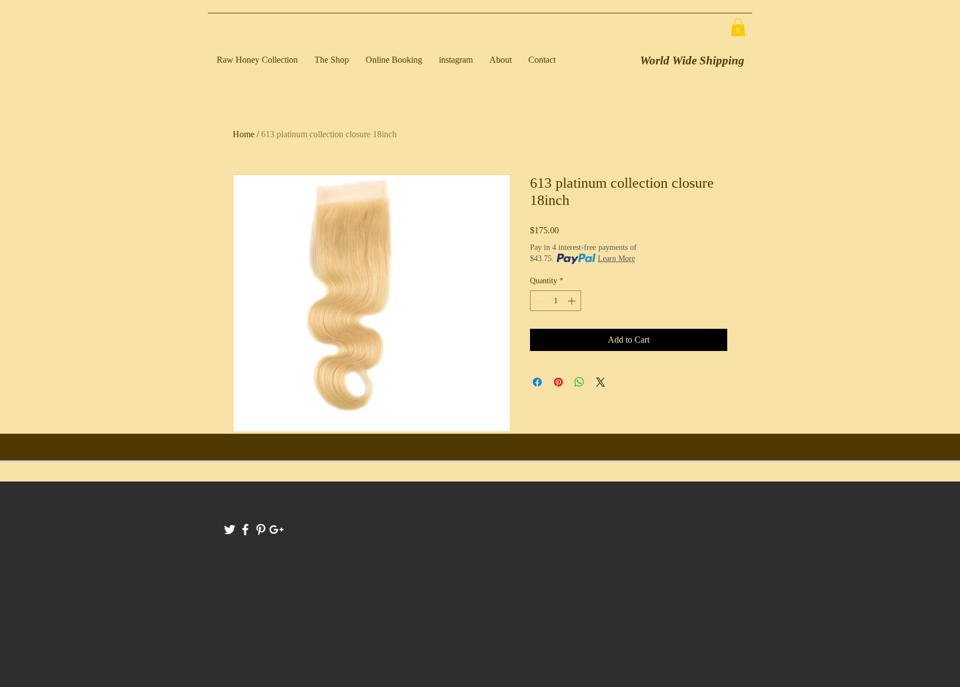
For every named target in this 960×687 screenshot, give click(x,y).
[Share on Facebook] (537, 382)
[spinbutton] (556, 300)
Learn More (616, 258)
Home (243, 134)
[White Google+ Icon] (276, 529)
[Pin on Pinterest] (558, 382)
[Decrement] (539, 300)
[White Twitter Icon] (229, 529)
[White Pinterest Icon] (260, 529)
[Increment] (572, 300)
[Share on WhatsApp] (579, 382)
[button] (738, 27)
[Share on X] (600, 382)
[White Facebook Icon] (245, 529)
